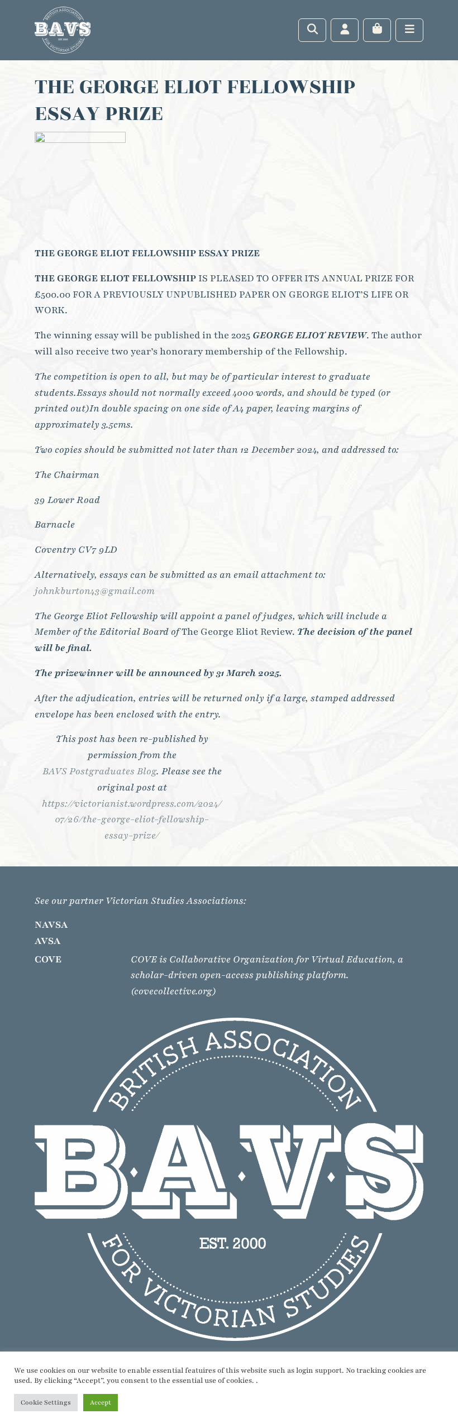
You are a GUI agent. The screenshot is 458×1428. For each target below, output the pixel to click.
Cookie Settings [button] (46, 1402)
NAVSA (51, 924)
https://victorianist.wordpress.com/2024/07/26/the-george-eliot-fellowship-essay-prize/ (132, 819)
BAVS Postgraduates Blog (99, 771)
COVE (48, 959)
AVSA (48, 941)
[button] (80, 184)
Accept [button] (100, 1402)
